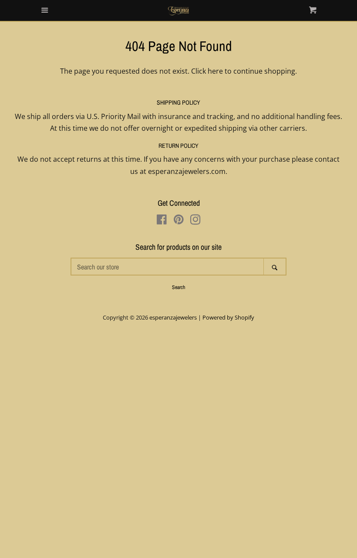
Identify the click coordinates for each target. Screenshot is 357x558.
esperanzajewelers (173, 317)
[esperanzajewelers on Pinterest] (178, 221)
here (215, 71)
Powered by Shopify (228, 317)
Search (178, 287)
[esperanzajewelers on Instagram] (195, 221)
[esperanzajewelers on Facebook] (161, 221)
